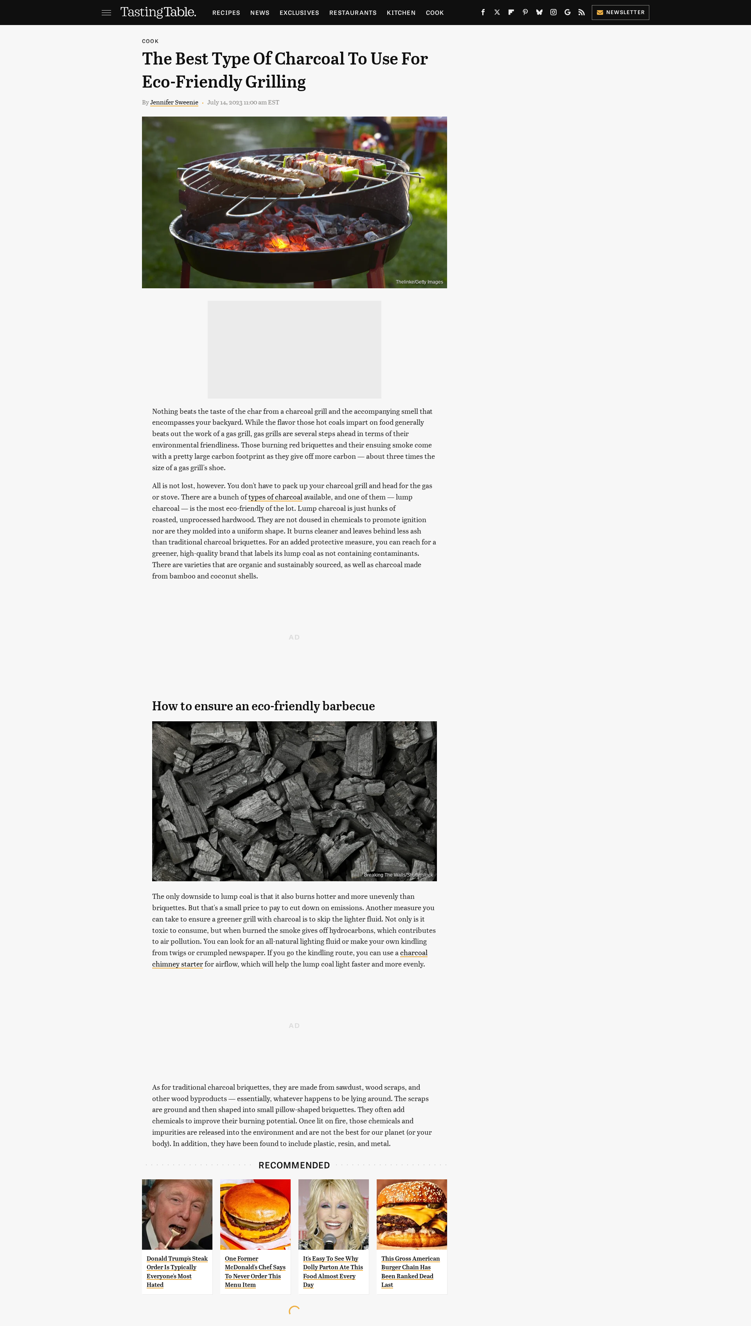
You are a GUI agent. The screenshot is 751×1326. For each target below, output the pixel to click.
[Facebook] (483, 13)
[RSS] (582, 13)
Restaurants (353, 12)
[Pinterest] (525, 13)
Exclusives (299, 12)
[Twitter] (497, 13)
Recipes (226, 12)
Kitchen (401, 12)
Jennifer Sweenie (174, 101)
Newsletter (625, 12)
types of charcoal (275, 496)
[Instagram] (553, 13)
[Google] (567, 13)
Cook (435, 12)
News (259, 12)
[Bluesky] (539, 13)
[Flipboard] (511, 13)
